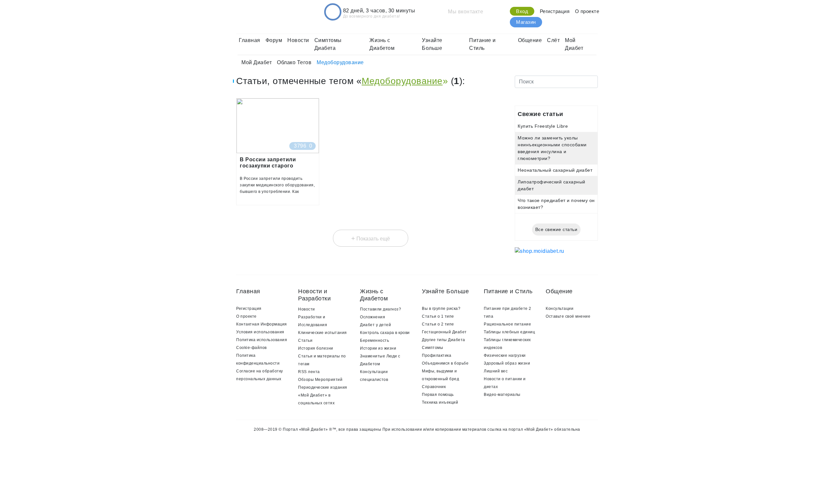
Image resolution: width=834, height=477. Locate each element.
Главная (249, 40)
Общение (530, 40)
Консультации (559, 308)
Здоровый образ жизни (507, 363)
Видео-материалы (502, 394)
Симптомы (432, 347)
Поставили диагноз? (380, 309)
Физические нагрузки (505, 355)
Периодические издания (322, 387)
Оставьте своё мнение (568, 316)
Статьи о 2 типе (438, 324)
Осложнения (372, 317)
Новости (298, 40)
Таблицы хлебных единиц (509, 332)
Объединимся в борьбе (445, 363)
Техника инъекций (440, 402)
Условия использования (260, 332)
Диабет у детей (375, 325)
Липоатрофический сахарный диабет (551, 185)
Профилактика (436, 355)
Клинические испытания (322, 332)
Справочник (434, 386)
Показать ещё (370, 238)
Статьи (305, 340)
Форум (274, 40)
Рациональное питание (507, 324)
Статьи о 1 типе (438, 316)
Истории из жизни (378, 348)
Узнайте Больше (432, 44)
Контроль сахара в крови (385, 332)
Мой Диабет (574, 44)
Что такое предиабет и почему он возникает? (556, 204)
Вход (522, 11)
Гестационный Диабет (444, 332)
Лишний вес (496, 371)
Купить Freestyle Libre (543, 126)
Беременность (374, 340)
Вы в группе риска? (441, 308)
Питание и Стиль (482, 44)
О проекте (587, 11)
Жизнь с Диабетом (382, 44)
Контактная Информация (261, 324)
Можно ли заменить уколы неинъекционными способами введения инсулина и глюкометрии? (552, 148)
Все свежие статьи (556, 229)
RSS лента (309, 371)
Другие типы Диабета (443, 340)
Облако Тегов (294, 62)
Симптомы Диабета (328, 44)
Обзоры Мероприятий (320, 379)
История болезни (315, 348)
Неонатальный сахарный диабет (555, 170)
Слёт (553, 40)
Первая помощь (438, 394)
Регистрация (555, 11)
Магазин (526, 22)
